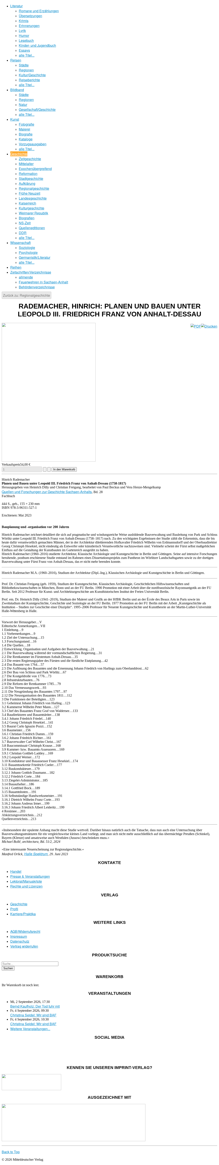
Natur (23, 104)
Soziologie (27, 247)
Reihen (15, 267)
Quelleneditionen (32, 227)
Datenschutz (19, 941)
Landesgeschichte (33, 198)
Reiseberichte (29, 79)
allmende (26, 277)
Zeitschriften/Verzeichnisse (30, 272)
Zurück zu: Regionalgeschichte (26, 295)
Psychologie (28, 252)
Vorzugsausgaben (32, 143)
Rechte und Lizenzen (26, 886)
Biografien (26, 217)
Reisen (15, 60)
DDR (23, 232)
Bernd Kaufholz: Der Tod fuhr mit (35, 1006)
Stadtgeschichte (31, 178)
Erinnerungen (29, 25)
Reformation (28, 173)
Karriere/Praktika (23, 913)
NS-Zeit (25, 222)
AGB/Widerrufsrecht (25, 931)
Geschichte (18, 153)
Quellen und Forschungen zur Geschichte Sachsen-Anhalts (47, 491)
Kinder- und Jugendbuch (37, 45)
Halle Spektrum (36, 853)
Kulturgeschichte (31, 208)
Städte (24, 65)
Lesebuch (26, 40)
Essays (24, 50)
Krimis (23, 20)
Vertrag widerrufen (24, 946)
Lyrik (22, 30)
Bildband (17, 89)
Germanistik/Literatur (34, 257)
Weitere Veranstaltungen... (30, 1028)
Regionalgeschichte (34, 188)
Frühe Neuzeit (29, 193)
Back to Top (11, 1151)
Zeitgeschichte (30, 158)
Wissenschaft (20, 242)
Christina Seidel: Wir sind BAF (33, 1015)
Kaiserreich (27, 203)
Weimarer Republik (33, 213)
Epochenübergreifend (35, 168)
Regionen (26, 70)
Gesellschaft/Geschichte (37, 109)
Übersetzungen (30, 15)
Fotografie (26, 124)
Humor (24, 35)
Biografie (26, 134)
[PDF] (196, 326)
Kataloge (26, 139)
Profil (14, 908)
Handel (15, 871)
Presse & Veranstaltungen (30, 876)
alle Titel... (26, 55)
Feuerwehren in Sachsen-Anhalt (43, 282)
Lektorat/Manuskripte (26, 881)
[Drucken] (209, 326)
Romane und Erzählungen (39, 10)
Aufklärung (27, 183)
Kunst (14, 119)
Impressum (18, 936)
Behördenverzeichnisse (37, 286)
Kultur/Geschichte (32, 74)
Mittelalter (26, 163)
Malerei (24, 129)
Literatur (16, 5)
